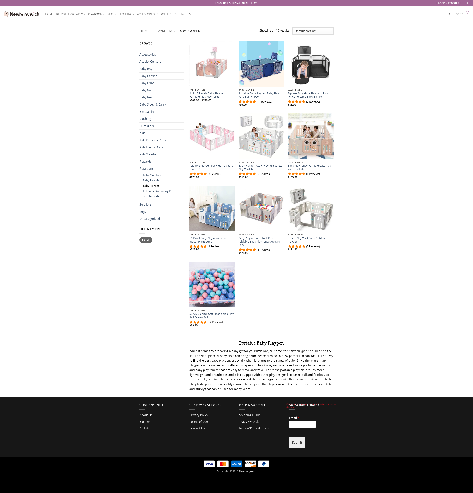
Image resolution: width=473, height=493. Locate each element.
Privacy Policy (198, 415)
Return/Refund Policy (254, 428)
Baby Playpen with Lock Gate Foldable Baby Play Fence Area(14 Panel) (259, 241)
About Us (145, 415)
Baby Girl (145, 90)
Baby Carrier (148, 76)
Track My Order (250, 422)
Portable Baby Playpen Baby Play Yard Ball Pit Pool (259, 95)
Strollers (164, 14)
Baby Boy (145, 69)
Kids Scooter (148, 154)
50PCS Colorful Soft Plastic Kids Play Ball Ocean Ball (211, 315)
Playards (145, 162)
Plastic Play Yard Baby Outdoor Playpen (307, 239)
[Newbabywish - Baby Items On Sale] (21, 14)
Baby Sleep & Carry (69, 14)
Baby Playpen (151, 185)
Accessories (146, 14)
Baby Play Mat (151, 180)
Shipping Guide (250, 415)
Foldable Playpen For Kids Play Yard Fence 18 (211, 167)
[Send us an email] (468, 3)
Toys (142, 212)
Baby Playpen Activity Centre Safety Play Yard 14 (260, 167)
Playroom (95, 14)
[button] (448, 3)
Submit (297, 443)
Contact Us (183, 14)
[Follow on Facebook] (465, 3)
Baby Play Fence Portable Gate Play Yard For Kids (309, 167)
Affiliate (144, 428)
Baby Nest (146, 97)
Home (49, 14)
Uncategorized (149, 219)
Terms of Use (198, 422)
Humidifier (146, 126)
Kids (111, 14)
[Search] (449, 14)
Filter (145, 239)
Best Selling (147, 112)
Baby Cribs (146, 83)
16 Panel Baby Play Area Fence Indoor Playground (208, 239)
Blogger (144, 422)
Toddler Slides (152, 196)
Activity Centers (150, 62)
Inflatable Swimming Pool (158, 191)
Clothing (125, 14)
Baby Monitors (152, 175)
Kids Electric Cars (151, 147)
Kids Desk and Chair (153, 140)
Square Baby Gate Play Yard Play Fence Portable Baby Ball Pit (308, 95)
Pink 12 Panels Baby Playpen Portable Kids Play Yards (206, 95)
